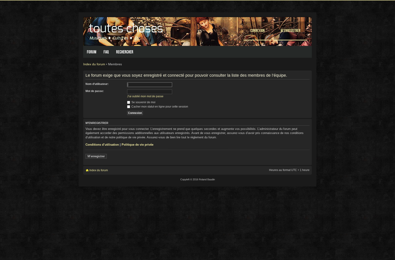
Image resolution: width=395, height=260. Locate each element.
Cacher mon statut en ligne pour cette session (159, 106)
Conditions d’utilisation (102, 144)
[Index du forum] (126, 30)
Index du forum (94, 64)
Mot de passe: (94, 91)
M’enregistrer (290, 30)
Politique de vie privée (137, 144)
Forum (91, 52)
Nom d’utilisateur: (97, 84)
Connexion (257, 30)
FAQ (106, 52)
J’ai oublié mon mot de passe (145, 96)
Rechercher (124, 52)
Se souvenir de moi (143, 102)
